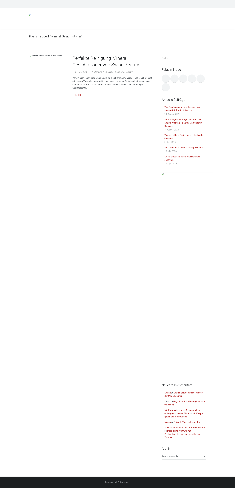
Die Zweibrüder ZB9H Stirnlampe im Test (184, 147)
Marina (167, 392)
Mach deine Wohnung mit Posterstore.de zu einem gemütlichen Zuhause (182, 434)
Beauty (109, 72)
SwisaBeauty (127, 72)
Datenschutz (124, 482)
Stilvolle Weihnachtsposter (187, 422)
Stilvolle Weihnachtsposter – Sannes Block (185, 427)
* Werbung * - (98, 72)
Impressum (110, 482)
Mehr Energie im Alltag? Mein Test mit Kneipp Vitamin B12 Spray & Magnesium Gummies (183, 122)
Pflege (117, 72)
